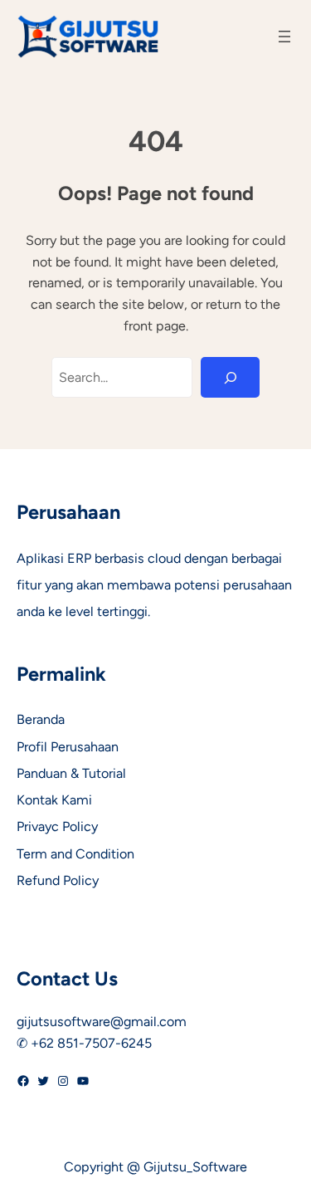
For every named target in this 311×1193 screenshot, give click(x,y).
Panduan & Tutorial (71, 773)
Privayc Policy (57, 826)
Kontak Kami (54, 800)
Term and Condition (75, 854)
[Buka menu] (284, 36)
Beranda (41, 719)
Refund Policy (58, 880)
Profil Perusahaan (68, 747)
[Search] (230, 377)
